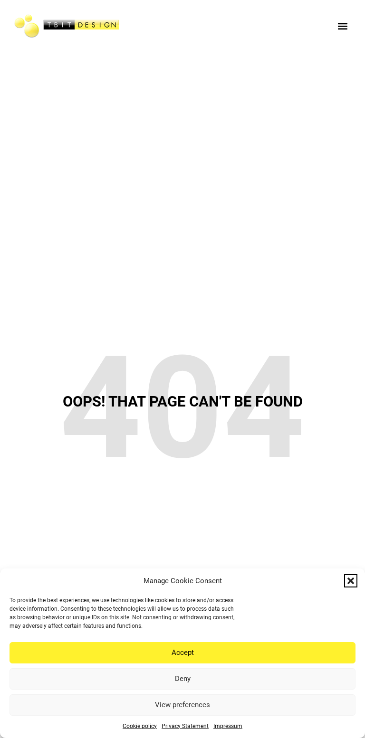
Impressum (227, 726)
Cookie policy (140, 726)
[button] (350, 581)
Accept (183, 652)
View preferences (182, 704)
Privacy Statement (185, 726)
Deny (183, 678)
